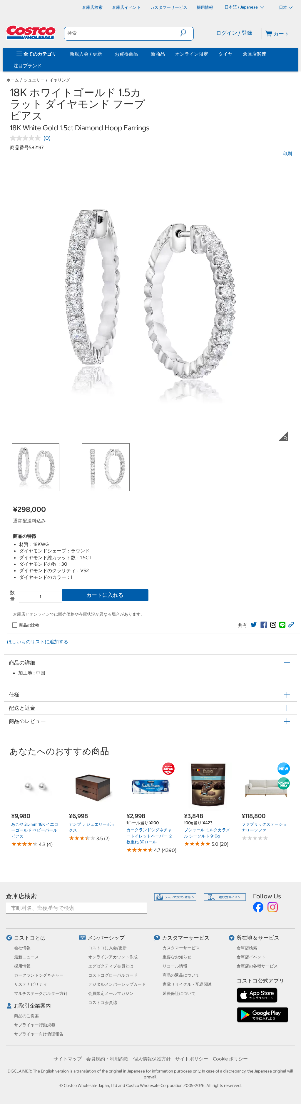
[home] (31, 32)
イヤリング (59, 80)
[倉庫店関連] (267, 54)
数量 (12, 596)
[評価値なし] (27, 138)
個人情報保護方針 (152, 1059)
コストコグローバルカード (113, 975)
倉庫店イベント (251, 957)
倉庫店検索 (21, 896)
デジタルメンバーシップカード (117, 984)
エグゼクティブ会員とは (110, 966)
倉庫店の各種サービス (257, 966)
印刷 (287, 153)
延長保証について (179, 993)
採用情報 (22, 966)
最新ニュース (26, 957)
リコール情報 (175, 966)
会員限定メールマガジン (110, 993)
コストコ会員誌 (102, 1002)
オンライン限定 (191, 54)
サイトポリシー (191, 1059)
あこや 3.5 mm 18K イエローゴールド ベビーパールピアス (34, 830)
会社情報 (22, 947)
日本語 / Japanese (242, 7)
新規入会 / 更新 (86, 54)
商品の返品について (181, 975)
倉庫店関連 (254, 54)
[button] (186, 33)
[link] (253, 625)
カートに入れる (104, 595)
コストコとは (30, 937)
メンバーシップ (106, 937)
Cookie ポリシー (230, 1059)
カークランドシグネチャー (38, 975)
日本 (283, 7)
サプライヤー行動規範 (34, 1025)
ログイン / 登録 (234, 32)
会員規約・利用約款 (107, 1059)
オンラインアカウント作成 (113, 957)
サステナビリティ (30, 984)
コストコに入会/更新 (107, 947)
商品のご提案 (26, 1015)
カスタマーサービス (186, 937)
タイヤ (225, 54)
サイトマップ (67, 1059)
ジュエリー (34, 80)
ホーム (12, 80)
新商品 (158, 54)
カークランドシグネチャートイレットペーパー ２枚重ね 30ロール (149, 836)
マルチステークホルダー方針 (41, 993)
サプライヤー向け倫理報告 (38, 1034)
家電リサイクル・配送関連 (187, 984)
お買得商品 (126, 54)
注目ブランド (28, 66)
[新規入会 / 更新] (103, 54)
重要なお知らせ (177, 957)
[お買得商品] (139, 54)
